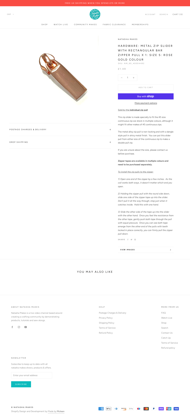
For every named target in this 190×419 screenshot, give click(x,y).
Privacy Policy (106, 318)
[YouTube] (25, 327)
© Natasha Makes (22, 407)
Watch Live (61, 24)
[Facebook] (128, 239)
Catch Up (166, 338)
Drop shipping (18, 142)
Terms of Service (107, 328)
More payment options (146, 103)
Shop (44, 24)
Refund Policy (106, 333)
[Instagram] (19, 327)
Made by (56, 411)
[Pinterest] (135, 239)
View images (127, 250)
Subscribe (21, 384)
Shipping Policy (106, 323)
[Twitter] (131, 239)
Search (164, 14)
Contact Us (166, 333)
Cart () (178, 14)
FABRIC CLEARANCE (114, 24)
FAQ (163, 313)
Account (150, 14)
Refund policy (168, 348)
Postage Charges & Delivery (28, 129)
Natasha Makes (128, 39)
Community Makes (85, 24)
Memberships (140, 24)
